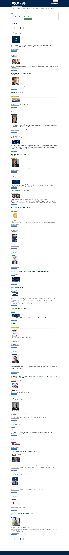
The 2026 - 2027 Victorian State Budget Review (19, 251)
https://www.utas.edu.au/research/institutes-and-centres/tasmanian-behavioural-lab (43, 302)
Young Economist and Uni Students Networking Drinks (21, 473)
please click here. (23, 149)
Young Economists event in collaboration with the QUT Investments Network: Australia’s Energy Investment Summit (32, 174)
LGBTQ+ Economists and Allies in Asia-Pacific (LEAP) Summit (21, 135)
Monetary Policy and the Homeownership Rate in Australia (22, 513)
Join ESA (54, 3)
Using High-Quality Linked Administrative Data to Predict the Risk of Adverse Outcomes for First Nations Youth (31, 110)
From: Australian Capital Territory (15, 96)
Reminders (26, 16)
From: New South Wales (14, 114)
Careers (42, 8)
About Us (18, 8)
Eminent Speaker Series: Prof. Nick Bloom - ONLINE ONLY (21, 73)
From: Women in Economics (15, 193)
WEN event (30, 16)
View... (14, 70)
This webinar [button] (53, 64)
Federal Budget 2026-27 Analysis (17, 92)
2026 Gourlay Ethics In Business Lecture (18, 423)
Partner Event (21, 16)
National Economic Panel (30, 8)
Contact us (52, 8)
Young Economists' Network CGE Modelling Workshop (21, 207)
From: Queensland (14, 381)
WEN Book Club (14, 323)
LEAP (14, 145)
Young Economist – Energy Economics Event (19, 495)
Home (14, 8)
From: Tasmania (13, 291)
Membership (47, 8)
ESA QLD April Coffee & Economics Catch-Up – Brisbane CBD (21, 438)
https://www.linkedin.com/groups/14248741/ (26, 303)
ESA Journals (37, 8)
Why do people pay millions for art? (17, 396)
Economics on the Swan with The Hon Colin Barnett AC (21, 154)
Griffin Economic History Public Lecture (18, 308)
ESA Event (17, 16)
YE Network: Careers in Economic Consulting (19, 228)
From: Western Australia (14, 158)
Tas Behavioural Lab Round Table (17, 287)
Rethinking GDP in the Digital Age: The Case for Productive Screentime (24, 350)
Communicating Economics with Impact (18, 30)
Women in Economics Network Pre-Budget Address (20, 190)
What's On (23, 8)
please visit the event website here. (21, 433)
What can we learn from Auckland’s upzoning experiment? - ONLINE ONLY (24, 451)
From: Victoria (13, 275)
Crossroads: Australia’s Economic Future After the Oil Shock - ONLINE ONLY (24, 53)
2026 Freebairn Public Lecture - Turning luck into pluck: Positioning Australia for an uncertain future (30, 271)
